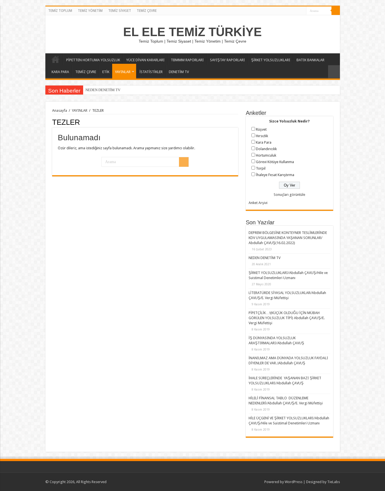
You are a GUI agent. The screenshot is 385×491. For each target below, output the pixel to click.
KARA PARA (60, 72)
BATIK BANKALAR (310, 60)
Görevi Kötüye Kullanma (275, 162)
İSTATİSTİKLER (151, 72)
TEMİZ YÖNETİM (90, 11)
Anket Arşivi (258, 203)
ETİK (105, 72)
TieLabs (333, 482)
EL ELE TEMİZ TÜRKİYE (192, 32)
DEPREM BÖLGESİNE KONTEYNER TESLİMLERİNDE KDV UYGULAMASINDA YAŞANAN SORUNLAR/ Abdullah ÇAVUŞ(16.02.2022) (288, 238)
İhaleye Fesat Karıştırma (275, 175)
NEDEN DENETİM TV (102, 90)
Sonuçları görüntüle (289, 194)
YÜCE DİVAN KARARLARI (145, 60)
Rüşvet (261, 129)
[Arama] (335, 10)
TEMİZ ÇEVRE (147, 11)
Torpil (260, 168)
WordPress (293, 482)
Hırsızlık (262, 136)
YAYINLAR (122, 72)
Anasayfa (59, 110)
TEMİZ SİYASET (119, 11)
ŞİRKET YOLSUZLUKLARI (270, 60)
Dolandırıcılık (266, 149)
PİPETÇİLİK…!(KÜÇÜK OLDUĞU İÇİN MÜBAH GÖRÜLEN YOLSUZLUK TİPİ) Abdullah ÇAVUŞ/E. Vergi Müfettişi (287, 318)
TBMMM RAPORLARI (187, 60)
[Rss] (302, 11)
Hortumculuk (266, 155)
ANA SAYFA (55, 59)
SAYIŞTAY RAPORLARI (227, 60)
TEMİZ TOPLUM (60, 11)
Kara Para (263, 142)
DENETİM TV (179, 72)
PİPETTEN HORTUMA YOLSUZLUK (93, 60)
